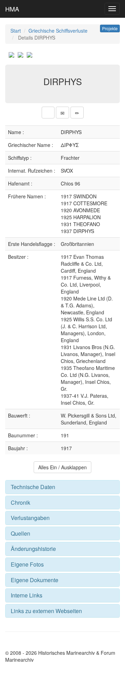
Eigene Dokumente (34, 580)
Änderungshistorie (33, 549)
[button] (48, 112)
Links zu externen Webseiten (46, 611)
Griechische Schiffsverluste (58, 30)
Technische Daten (33, 487)
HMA (12, 8)
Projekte (110, 28)
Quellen (20, 533)
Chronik (20, 502)
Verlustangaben (30, 518)
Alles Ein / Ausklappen (62, 467)
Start (15, 30)
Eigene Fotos (27, 564)
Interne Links (26, 595)
